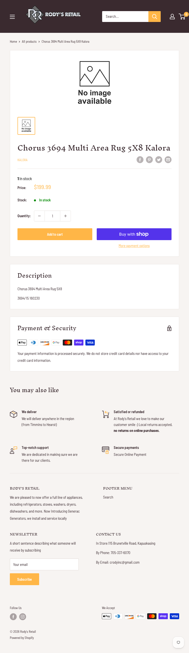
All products (29, 41)
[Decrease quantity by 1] (39, 216)
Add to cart (55, 234)
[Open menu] (12, 17)
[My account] (172, 16)
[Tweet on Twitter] (158, 159)
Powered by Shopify (22, 638)
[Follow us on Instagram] (22, 616)
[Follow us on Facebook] (13, 616)
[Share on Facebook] (140, 159)
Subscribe (24, 579)
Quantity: (24, 215)
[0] (182, 16)
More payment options (134, 245)
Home (13, 41)
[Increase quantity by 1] (65, 216)
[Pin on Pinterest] (149, 159)
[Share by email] (168, 159)
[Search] (154, 16)
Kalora (22, 160)
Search (108, 497)
